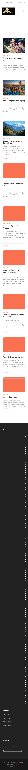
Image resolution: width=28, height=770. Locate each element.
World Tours (6, 729)
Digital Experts (17, 764)
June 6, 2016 (6, 55)
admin (5, 75)
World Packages (7, 725)
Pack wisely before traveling (13, 357)
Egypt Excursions (7, 721)
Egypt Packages (7, 718)
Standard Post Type (10, 397)
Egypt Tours (6, 714)
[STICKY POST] (14, 344)
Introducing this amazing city (14, 101)
